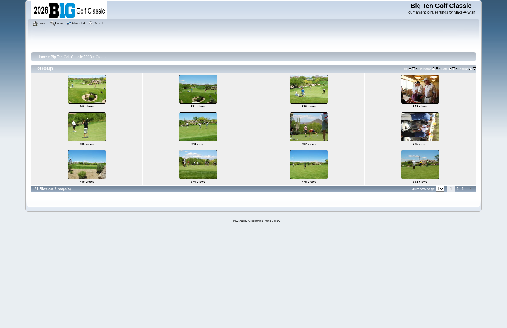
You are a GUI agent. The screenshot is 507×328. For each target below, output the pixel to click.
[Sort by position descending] (474, 69)
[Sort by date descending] (453, 69)
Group (101, 57)
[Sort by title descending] (413, 69)
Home (42, 57)
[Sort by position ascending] (470, 69)
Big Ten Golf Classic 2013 (71, 57)
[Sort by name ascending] (433, 69)
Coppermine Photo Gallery (264, 220)
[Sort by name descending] (437, 69)
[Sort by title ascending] (410, 69)
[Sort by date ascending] (450, 69)
